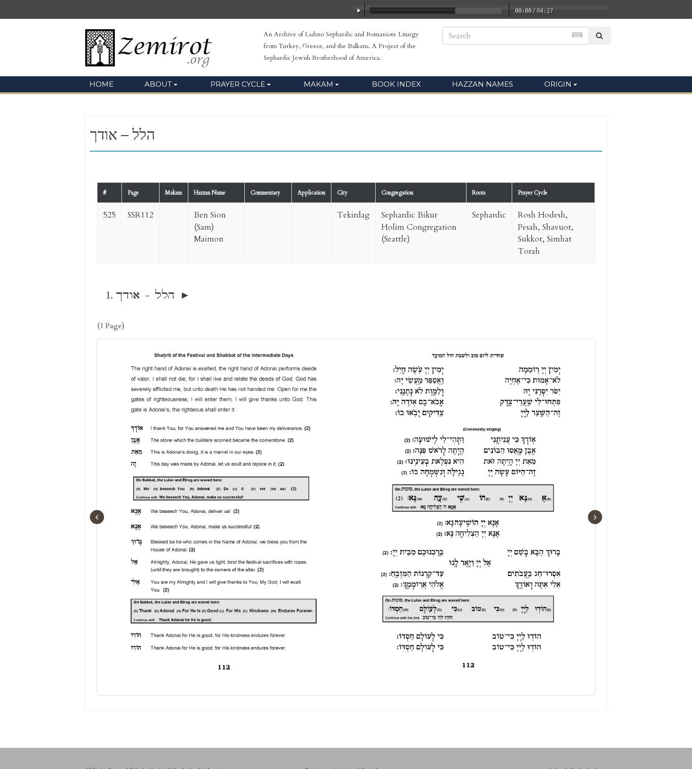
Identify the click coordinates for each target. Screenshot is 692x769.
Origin (557, 84)
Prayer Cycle (237, 84)
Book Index (396, 84)
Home (101, 84)
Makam (318, 84)
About (158, 84)
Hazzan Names (482, 84)
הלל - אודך (145, 295)
